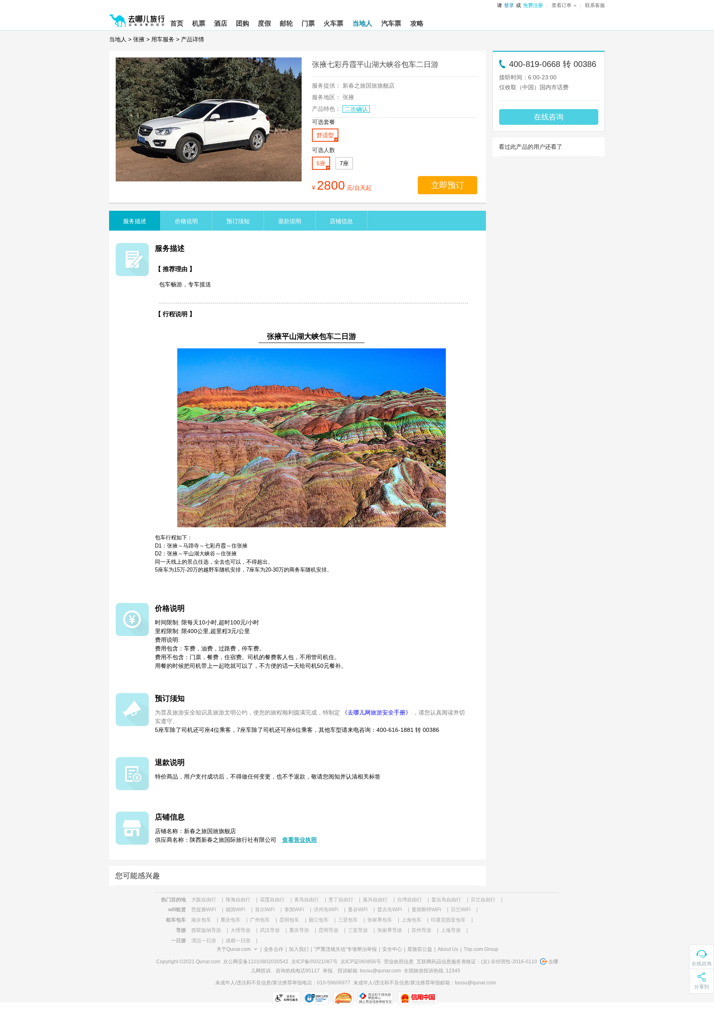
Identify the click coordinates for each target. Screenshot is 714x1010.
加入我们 (299, 949)
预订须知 (238, 221)
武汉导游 (270, 930)
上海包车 (411, 920)
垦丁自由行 (340, 900)
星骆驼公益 (419, 949)
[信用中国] (417, 998)
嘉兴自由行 (375, 900)
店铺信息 (341, 221)
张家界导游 (389, 930)
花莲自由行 (272, 900)
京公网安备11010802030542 (255, 962)
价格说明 (186, 221)
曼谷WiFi (358, 909)
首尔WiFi (265, 909)
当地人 (117, 39)
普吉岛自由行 (446, 900)
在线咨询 (549, 117)
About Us (448, 949)
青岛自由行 (306, 900)
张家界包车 (379, 920)
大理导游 (240, 930)
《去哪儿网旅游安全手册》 (376, 712)
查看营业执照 (299, 839)
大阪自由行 (203, 900)
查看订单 (561, 5)
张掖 (139, 39)
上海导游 (451, 930)
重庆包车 (230, 920)
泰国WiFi (294, 909)
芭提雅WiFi (203, 909)
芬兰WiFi (461, 909)
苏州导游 (421, 930)
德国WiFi (235, 909)
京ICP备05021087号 (314, 962)
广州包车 (260, 920)
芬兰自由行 (483, 900)
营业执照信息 (399, 962)
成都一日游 (238, 940)
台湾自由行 (409, 900)
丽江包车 (318, 920)
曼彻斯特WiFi (426, 909)
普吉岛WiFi (389, 909)
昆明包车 (289, 920)
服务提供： (326, 85)
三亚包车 (348, 920)
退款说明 (289, 221)
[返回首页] (137, 17)
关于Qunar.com (234, 949)
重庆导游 (299, 930)
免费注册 (533, 5)
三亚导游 (358, 930)
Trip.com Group (481, 949)
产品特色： (326, 108)
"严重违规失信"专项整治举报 (345, 949)
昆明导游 (328, 930)
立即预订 (447, 185)
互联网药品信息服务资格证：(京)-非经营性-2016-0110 (476, 962)
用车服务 (162, 39)
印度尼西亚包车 (448, 920)
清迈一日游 (203, 940)
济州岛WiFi (326, 909)
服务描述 (134, 221)
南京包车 (201, 920)
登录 (509, 5)
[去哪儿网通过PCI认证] (343, 998)
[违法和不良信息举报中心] (375, 998)
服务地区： (326, 97)
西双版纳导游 (206, 930)
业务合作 (273, 949)
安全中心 (392, 949)
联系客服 (595, 5)
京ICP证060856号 (360, 962)
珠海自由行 (238, 900)
